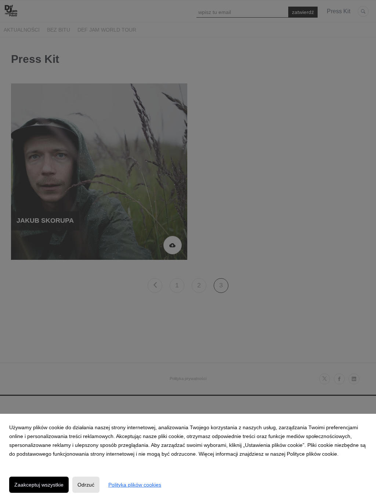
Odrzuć (85, 485)
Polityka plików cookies (134, 485)
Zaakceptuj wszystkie (39, 485)
